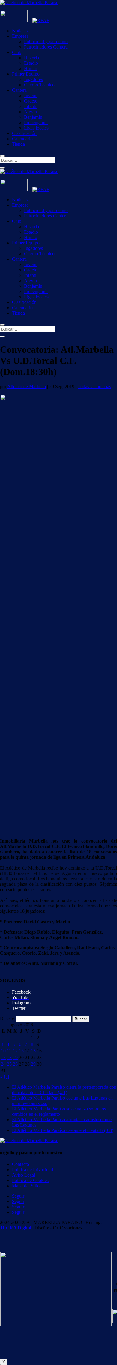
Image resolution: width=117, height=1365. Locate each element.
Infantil (31, 106)
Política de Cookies (30, 1180)
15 (33, 1050)
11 (9, 1050)
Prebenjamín (36, 122)
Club (16, 52)
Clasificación (24, 133)
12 (15, 1050)
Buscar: (7, 1018)
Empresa (20, 36)
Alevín (30, 111)
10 (3, 1050)
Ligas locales (36, 127)
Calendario (22, 138)
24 (3, 1064)
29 (33, 1064)
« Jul (4, 1076)
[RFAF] (40, 20)
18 (9, 1057)
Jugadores (33, 79)
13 (21, 1050)
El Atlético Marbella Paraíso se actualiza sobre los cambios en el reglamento (59, 1111)
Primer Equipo (26, 73)
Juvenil (31, 95)
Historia (31, 57)
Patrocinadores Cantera (46, 46)
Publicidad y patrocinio (46, 41)
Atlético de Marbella (26, 386)
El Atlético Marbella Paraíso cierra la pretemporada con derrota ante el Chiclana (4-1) (64, 1090)
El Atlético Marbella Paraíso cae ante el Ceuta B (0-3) (62, 1130)
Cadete (30, 100)
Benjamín (33, 117)
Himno (30, 68)
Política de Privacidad (32, 1169)
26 (15, 1064)
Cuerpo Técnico (39, 84)
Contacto (20, 1164)
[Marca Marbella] (14, 20)
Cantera (19, 90)
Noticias (20, 30)
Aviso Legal (23, 1175)
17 (3, 1057)
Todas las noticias (94, 386)
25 (9, 1064)
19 (15, 1057)
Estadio (31, 63)
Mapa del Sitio (26, 1185)
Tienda (18, 144)
